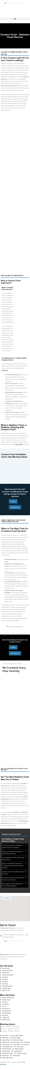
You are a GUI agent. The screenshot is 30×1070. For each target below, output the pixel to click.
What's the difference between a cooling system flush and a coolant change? (13, 865)
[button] (15, 18)
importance (5, 370)
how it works (18, 444)
